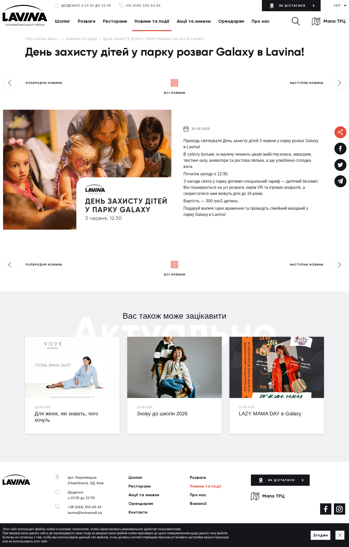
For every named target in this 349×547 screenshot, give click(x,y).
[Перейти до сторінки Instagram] (339, 509)
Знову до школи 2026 (162, 413)
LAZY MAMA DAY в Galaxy (270, 413)
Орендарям (231, 21)
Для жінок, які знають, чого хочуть (66, 417)
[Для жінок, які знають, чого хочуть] (72, 367)
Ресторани (115, 21)
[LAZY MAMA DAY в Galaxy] (276, 367)
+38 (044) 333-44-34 (143, 5)
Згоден (320, 535)
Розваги (86, 21)
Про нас (261, 21)
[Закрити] (339, 535)
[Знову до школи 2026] (174, 367)
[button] (295, 21)
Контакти (138, 512)
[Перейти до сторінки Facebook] (325, 509)
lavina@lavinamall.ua (85, 513)
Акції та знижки (194, 21)
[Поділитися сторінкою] (340, 149)
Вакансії (198, 503)
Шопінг (62, 21)
